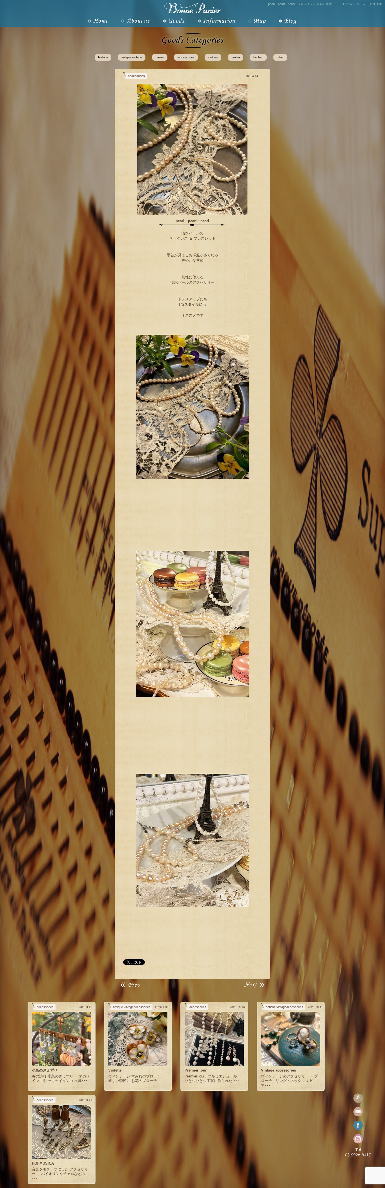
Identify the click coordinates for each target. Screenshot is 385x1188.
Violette (114, 1070)
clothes (213, 57)
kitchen (258, 57)
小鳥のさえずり (44, 1070)
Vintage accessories (278, 1070)
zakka (235, 57)
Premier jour (196, 1070)
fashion (103, 57)
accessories (186, 57)
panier (160, 57)
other (280, 57)
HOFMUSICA (43, 1163)
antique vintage (131, 57)
